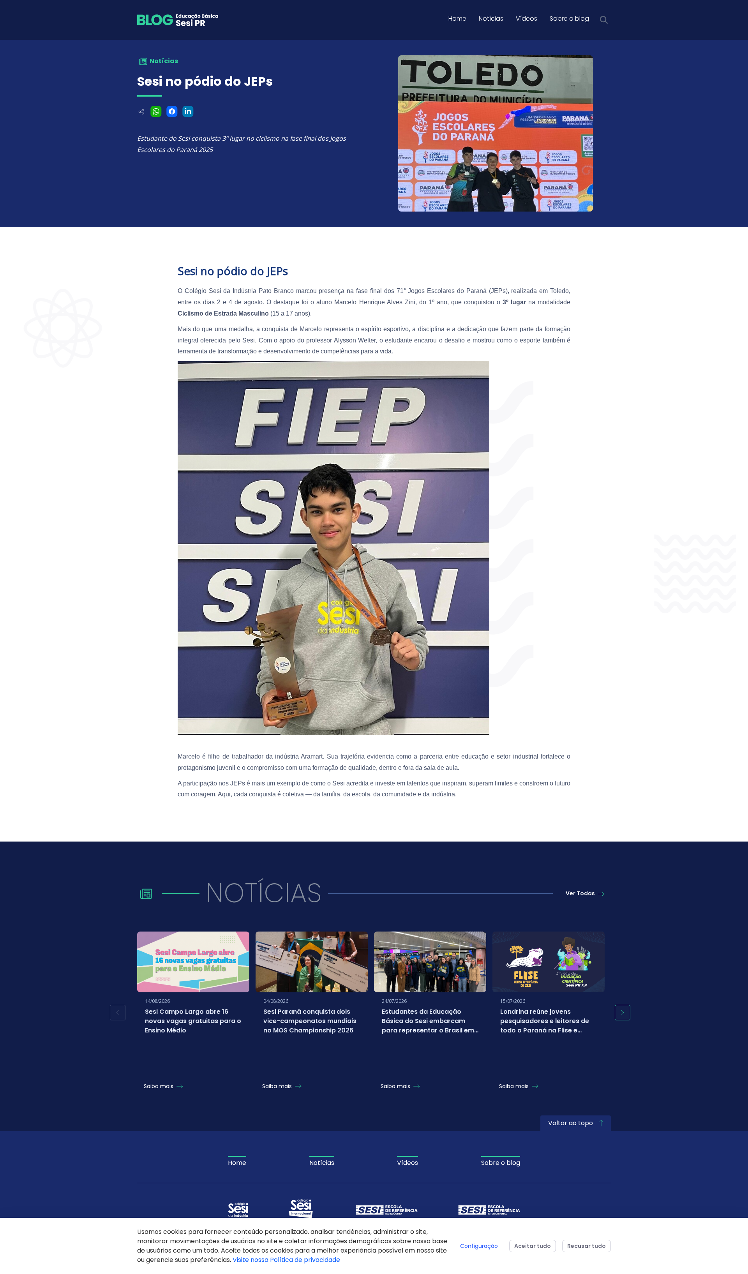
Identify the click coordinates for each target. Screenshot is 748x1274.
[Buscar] (604, 20)
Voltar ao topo (571, 1123)
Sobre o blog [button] (569, 18)
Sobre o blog (500, 1162)
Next (622, 1012)
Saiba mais (159, 1086)
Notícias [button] (491, 18)
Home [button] (457, 18)
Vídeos (407, 1162)
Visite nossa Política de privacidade (286, 1259)
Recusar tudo (586, 1246)
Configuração (479, 1246)
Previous (117, 1012)
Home (237, 1162)
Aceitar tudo (532, 1246)
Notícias (321, 1162)
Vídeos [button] (526, 18)
